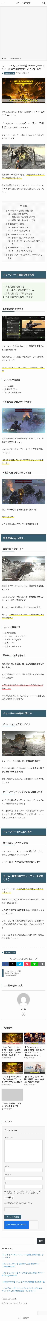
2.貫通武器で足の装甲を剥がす (23, 217)
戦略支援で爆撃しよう (20, 227)
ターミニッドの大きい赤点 (22, 251)
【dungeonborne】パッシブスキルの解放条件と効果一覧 (23, 1282)
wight (23, 1009)
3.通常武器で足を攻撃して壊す (23, 220)
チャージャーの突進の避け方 (19, 234)
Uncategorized (9, 73)
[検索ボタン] (44, 3)
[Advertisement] (23, 32)
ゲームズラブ (23, 3)
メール (7, 1174)
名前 (7, 1166)
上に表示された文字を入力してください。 (19, 1203)
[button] (5, 964)
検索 (41, 1241)
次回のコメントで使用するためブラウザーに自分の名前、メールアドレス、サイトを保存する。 (24, 1192)
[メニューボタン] (3, 3)
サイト (6, 1183)
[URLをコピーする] (41, 964)
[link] (23, 1014)
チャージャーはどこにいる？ (19, 247)
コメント (8, 1138)
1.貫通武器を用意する (20, 214)
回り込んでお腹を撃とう (21, 231)
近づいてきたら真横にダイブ (23, 238)
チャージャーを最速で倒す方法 (20, 211)
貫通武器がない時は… (17, 224)
